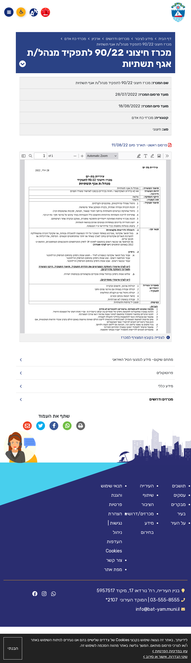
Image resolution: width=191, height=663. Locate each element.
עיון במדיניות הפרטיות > (170, 651)
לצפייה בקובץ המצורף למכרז (143, 337)
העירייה (147, 486)
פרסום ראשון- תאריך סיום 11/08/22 (140, 145)
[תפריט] (9, 12)
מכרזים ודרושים (161, 399)
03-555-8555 (165, 600)
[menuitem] (95, 359)
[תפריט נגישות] (21, 12)
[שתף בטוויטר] (40, 426)
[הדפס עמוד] (81, 426)
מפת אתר (113, 569)
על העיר (178, 523)
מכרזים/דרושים (139, 513)
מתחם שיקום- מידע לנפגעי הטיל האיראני (142, 359)
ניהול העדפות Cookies (114, 541)
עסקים (180, 495)
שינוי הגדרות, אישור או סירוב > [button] (165, 656)
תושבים (179, 486)
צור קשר (114, 560)
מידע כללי (165, 386)
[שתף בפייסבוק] (54, 426)
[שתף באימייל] (27, 426)
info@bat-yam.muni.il (158, 609)
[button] (20, 447)
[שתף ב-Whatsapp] (67, 426)
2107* (112, 600)
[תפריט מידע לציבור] (22, 63)
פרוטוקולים (165, 373)
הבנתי (13, 648)
